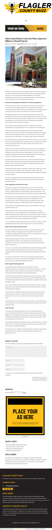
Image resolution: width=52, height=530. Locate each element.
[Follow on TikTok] (12, 489)
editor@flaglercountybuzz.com (12, 485)
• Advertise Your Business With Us (14, 448)
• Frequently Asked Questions (13, 450)
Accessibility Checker (19, 529)
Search (24, 392)
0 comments (34, 44)
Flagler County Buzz (11, 44)
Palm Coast (27, 44)
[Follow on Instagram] (6, 489)
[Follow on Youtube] (9, 489)
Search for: (8, 392)
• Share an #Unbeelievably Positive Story (16, 444)
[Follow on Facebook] (4, 489)
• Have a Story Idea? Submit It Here (14, 446)
